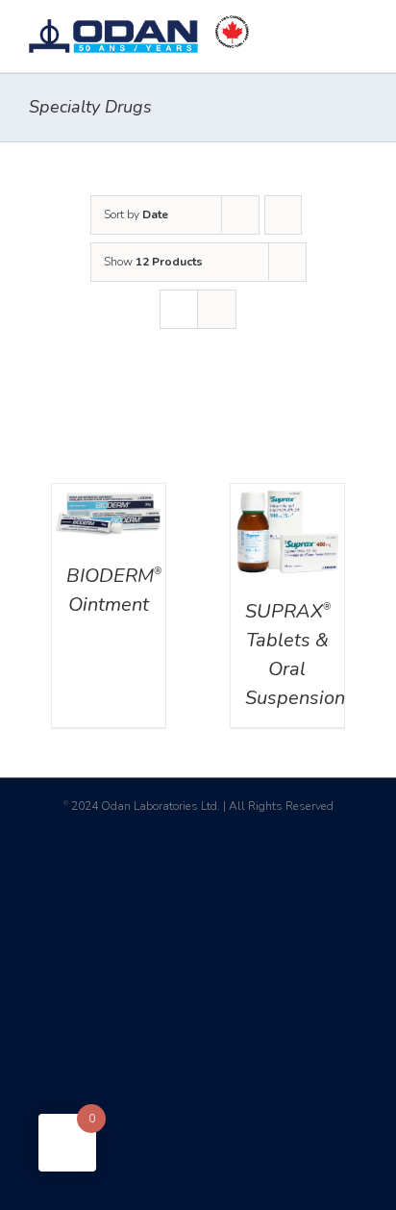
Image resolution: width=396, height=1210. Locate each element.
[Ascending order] (283, 215)
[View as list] (216, 309)
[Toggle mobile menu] (359, 29)
